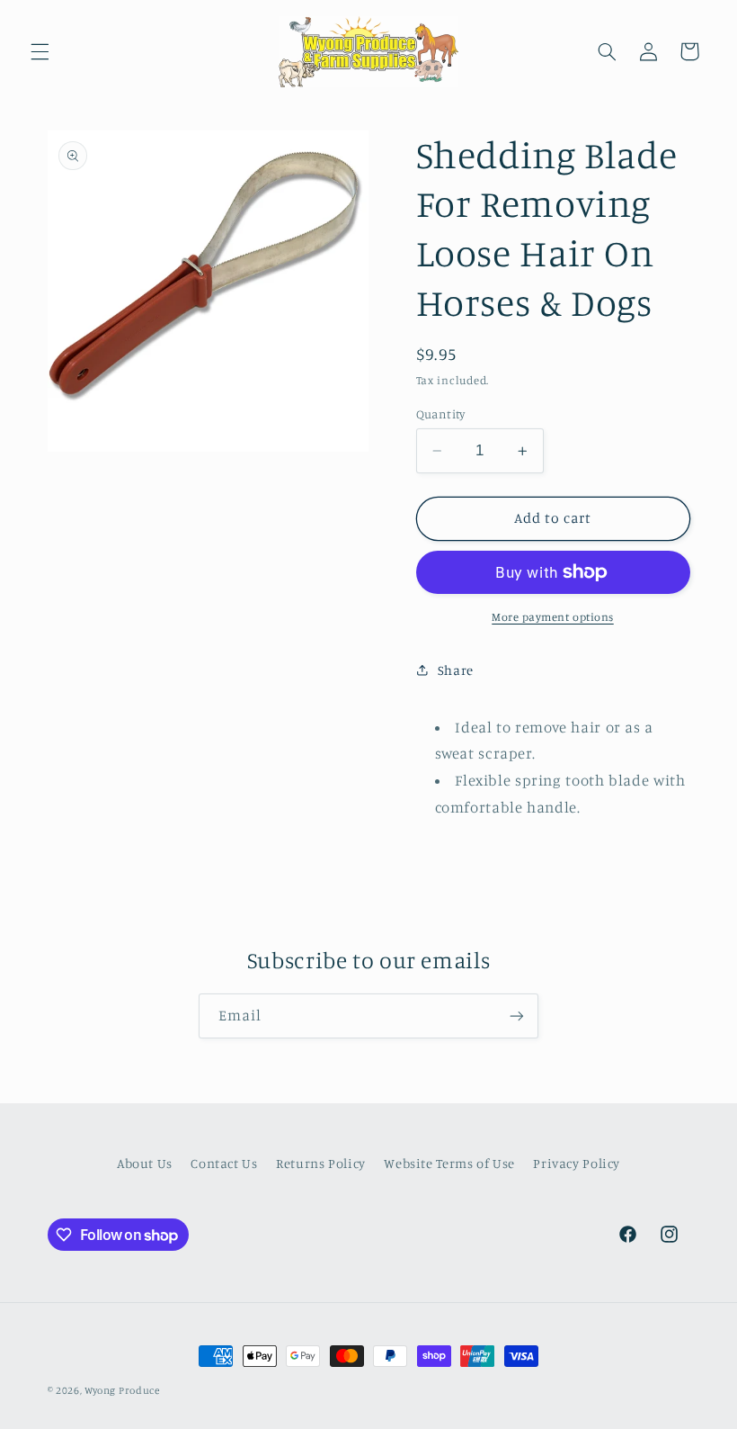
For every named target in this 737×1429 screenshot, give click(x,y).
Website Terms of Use (449, 1163)
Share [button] (456, 670)
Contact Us (224, 1163)
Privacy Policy (576, 1163)
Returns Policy (321, 1163)
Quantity (441, 414)
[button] (39, 51)
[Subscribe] (516, 1015)
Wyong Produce (122, 1390)
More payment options (553, 617)
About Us (145, 1163)
